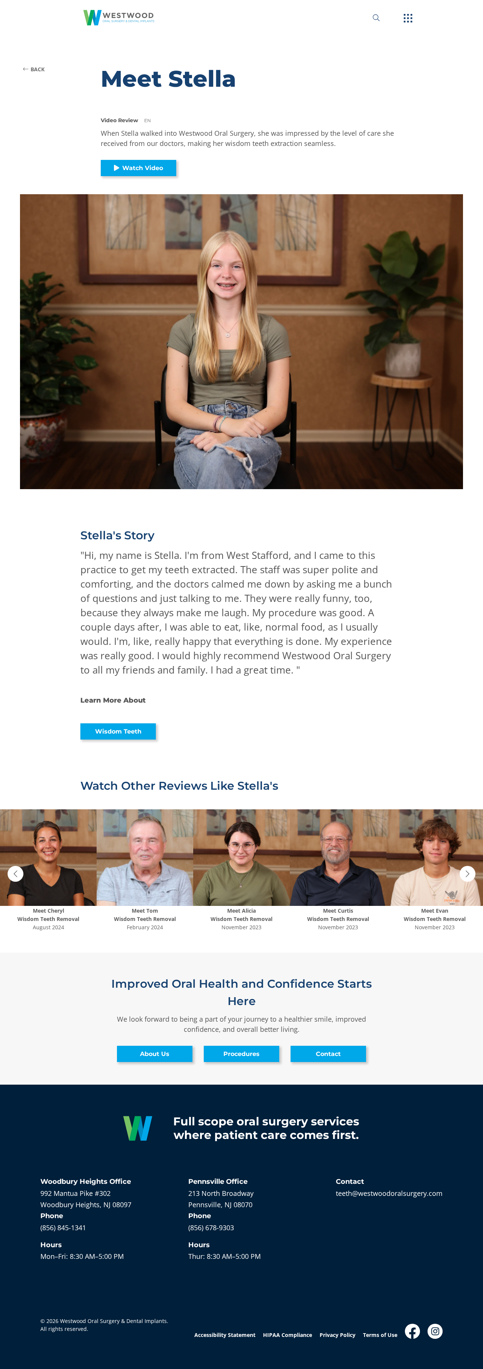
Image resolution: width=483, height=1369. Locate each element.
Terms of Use (380, 1334)
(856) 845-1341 (63, 1227)
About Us (154, 1053)
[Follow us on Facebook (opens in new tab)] (412, 1331)
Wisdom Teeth (118, 731)
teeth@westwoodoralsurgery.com (389, 1193)
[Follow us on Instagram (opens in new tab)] (435, 1331)
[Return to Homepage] (119, 17)
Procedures (241, 1053)
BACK (38, 69)
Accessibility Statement (224, 1334)
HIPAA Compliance (287, 1334)
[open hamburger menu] (408, 19)
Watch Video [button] (142, 168)
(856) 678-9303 (211, 1227)
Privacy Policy (337, 1334)
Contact (328, 1053)
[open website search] (382, 17)
